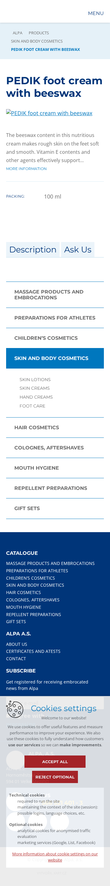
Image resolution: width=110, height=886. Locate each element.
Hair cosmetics (36, 427)
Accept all (55, 761)
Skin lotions (35, 379)
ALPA (17, 33)
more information (26, 168)
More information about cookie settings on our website (55, 857)
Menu (96, 13)
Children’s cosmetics (46, 338)
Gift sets (27, 508)
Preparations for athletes (54, 318)
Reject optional (55, 776)
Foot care (32, 406)
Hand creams (36, 397)
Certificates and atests (33, 651)
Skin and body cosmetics (37, 41)
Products (39, 33)
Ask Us (77, 249)
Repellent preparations (50, 488)
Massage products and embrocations (48, 295)
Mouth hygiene (36, 468)
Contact (16, 658)
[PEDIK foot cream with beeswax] (49, 113)
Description (33, 249)
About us (16, 644)
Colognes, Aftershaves (49, 448)
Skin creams (35, 388)
